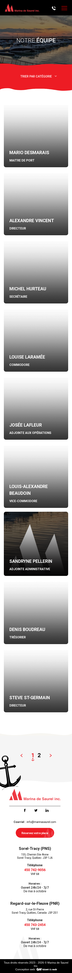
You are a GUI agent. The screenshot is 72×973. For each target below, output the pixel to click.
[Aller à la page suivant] (50, 755)
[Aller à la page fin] (60, 755)
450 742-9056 (35, 870)
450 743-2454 (35, 925)
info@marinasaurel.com (41, 821)
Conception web (25, 969)
